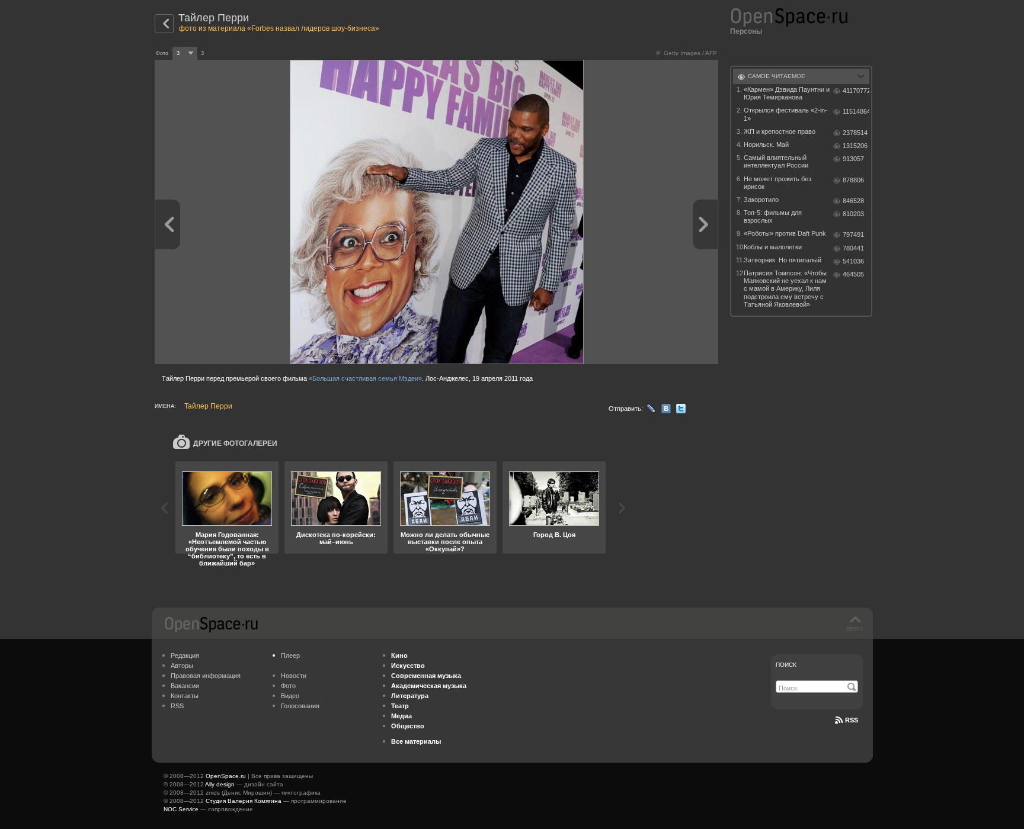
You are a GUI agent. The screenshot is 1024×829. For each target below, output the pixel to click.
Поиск (786, 664)
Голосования (300, 705)
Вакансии (185, 685)
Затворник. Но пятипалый (782, 260)
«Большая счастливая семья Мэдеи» (365, 378)
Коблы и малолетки (773, 246)
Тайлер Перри (213, 18)
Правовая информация (206, 675)
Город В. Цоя (554, 534)
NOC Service (181, 809)
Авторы (182, 665)
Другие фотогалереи (235, 443)
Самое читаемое (776, 76)
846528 (853, 200)
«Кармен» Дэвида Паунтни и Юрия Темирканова (787, 93)
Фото (288, 685)
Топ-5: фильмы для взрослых (773, 216)
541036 (853, 261)
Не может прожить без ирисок (777, 182)
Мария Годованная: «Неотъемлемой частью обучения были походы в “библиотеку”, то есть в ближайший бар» (227, 549)
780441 (853, 248)
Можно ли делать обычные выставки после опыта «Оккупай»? (445, 541)
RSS (177, 705)
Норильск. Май (766, 144)
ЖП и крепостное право (779, 131)
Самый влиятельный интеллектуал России (776, 161)
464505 (853, 274)
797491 (853, 234)
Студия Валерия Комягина (243, 801)
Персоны (746, 31)
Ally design (220, 784)
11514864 (856, 111)
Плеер (290, 655)
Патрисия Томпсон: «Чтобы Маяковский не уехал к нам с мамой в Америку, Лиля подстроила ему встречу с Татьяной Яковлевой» (785, 288)
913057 (853, 158)
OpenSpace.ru (226, 776)
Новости (293, 675)
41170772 (856, 90)
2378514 (855, 132)
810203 (853, 213)
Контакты (185, 695)
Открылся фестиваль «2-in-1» (785, 114)
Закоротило (761, 199)
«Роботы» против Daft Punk (785, 233)
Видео (290, 695)
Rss (851, 720)
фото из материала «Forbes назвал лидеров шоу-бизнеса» (279, 28)
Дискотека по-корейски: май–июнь (336, 538)
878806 (853, 180)
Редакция (185, 655)
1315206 (855, 145)
